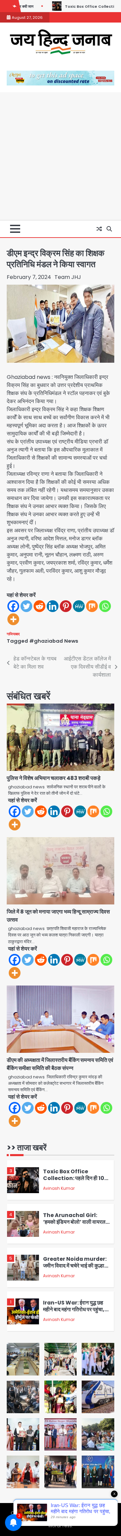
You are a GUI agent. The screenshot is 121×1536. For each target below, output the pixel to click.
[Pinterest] (66, 606)
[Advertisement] (60, 156)
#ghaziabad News (53, 640)
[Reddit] (39, 606)
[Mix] (92, 606)
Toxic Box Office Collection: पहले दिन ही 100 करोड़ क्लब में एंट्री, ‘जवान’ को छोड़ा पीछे (75, 1182)
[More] (13, 619)
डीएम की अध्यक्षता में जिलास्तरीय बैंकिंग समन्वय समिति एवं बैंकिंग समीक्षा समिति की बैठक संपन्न (60, 1064)
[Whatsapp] (105, 606)
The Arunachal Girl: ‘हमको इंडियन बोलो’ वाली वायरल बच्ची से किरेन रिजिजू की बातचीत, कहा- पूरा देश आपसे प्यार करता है (74, 1225)
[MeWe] (79, 606)
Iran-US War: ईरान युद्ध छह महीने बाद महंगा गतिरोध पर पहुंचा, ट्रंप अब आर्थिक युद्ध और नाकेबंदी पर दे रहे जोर (74, 1313)
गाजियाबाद (13, 634)
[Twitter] (26, 606)
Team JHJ (67, 277)
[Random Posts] (99, 229)
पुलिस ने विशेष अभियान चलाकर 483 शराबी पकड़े (53, 778)
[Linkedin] (52, 606)
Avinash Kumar (59, 1188)
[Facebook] (13, 606)
